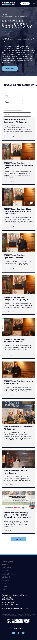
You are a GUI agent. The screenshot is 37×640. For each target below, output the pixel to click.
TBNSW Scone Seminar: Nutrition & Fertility (14, 340)
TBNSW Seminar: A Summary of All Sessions (18, 427)
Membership (6, 568)
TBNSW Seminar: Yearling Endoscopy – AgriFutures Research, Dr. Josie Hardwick (17, 514)
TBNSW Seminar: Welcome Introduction (16, 471)
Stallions (5, 571)
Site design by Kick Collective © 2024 (15, 608)
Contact (4, 589)
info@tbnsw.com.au (11, 604)
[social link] (13, 632)
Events (4, 586)
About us (5, 565)
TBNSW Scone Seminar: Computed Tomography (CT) (17, 298)
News (4, 583)
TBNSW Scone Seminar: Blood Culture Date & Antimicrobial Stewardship (17, 211)
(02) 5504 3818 (9, 602)
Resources (5, 580)
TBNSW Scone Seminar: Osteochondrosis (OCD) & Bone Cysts (18, 165)
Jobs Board (6, 577)
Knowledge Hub (7, 562)
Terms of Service (22, 615)
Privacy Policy (9, 615)
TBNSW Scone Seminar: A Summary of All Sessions (15, 120)
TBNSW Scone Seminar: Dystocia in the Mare (14, 256)
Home (4, 14)
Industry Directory (8, 574)
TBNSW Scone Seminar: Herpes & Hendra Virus (18, 382)
